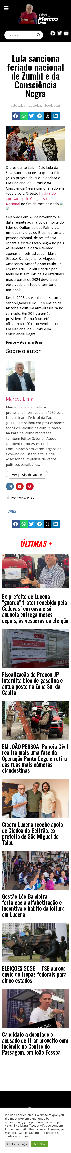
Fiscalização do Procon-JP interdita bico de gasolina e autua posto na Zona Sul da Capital (32, 683)
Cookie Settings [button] (17, 1144)
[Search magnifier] (38, 35)
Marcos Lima (19, 398)
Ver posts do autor (27, 474)
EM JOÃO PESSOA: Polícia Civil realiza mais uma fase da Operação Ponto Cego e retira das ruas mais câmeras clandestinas (35, 758)
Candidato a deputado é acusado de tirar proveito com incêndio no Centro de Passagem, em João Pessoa (35, 1043)
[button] (16, 116)
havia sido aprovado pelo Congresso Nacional (31, 198)
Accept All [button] (40, 1144)
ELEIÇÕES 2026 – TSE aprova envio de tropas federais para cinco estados (34, 974)
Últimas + (35, 543)
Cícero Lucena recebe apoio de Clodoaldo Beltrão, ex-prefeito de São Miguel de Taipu (32, 833)
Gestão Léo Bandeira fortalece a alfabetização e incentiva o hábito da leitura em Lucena (33, 905)
